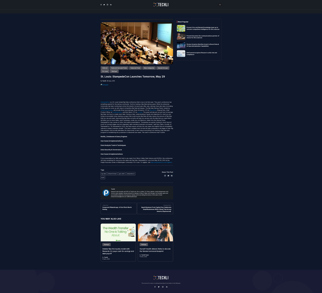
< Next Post (105, 205)
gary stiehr (122, 173)
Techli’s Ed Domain (107, 110)
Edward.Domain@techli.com (118, 196)
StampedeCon (105, 102)
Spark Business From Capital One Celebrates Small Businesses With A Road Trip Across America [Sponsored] (156, 209)
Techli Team (145, 255)
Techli (104, 81)
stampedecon (131, 173)
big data (103, 173)
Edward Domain (112, 173)
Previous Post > (167, 205)
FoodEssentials (117, 112)
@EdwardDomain (132, 196)
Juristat (140, 112)
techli (102, 177)
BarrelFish (153, 110)
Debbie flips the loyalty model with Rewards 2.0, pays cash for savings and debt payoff (118, 251)
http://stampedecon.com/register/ (161, 162)
